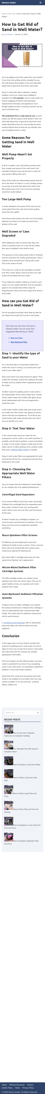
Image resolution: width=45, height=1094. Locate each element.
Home (4, 14)
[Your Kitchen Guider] (9, 3)
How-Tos (11, 14)
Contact (30, 1085)
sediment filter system (20, 450)
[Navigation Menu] (40, 3)
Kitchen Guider (14, 1092)
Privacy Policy (28, 1088)
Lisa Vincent (8, 34)
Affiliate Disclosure (17, 1085)
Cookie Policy (7, 1088)
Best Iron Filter (17, 338)
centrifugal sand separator (14, 623)
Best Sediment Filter (19, 342)
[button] (38, 713)
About (4, 1085)
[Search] (38, 712)
